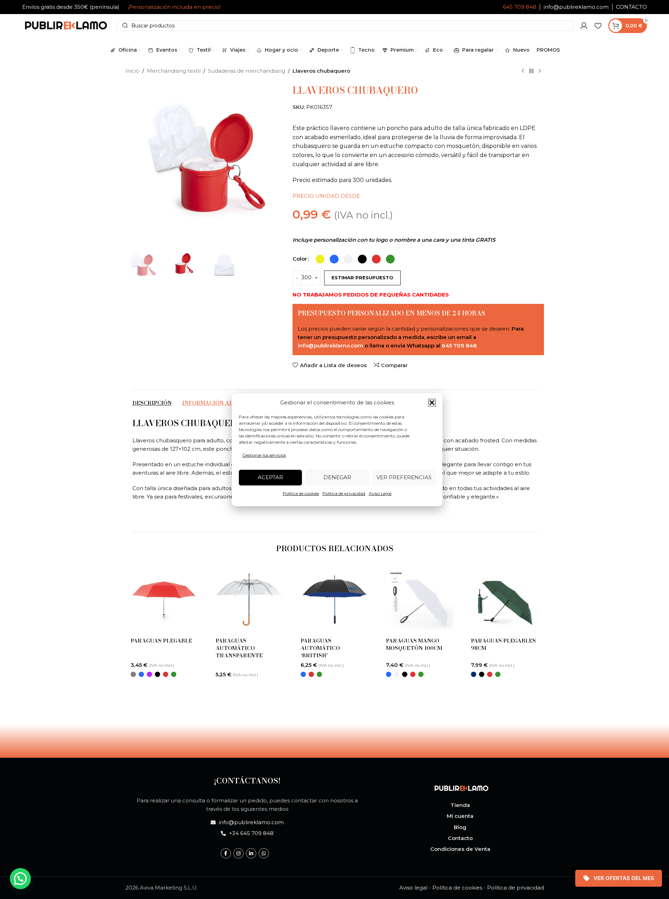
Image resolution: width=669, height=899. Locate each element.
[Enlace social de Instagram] (238, 853)
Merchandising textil (174, 70)
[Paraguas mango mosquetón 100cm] (419, 599)
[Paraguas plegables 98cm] (504, 599)
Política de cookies (301, 493)
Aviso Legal (380, 493)
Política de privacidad (343, 493)
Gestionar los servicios (264, 455)
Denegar (337, 477)
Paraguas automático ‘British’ (320, 648)
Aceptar (270, 477)
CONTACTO (631, 7)
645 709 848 (519, 7)
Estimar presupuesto (362, 277)
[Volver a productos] (531, 71)
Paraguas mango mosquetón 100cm (414, 644)
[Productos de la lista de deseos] (598, 26)
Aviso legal (413, 887)
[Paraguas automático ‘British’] (334, 599)
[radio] (320, 259)
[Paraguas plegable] (164, 599)
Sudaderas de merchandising (246, 70)
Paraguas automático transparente (239, 648)
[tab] (152, 403)
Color (300, 258)
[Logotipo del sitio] (66, 24)
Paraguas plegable (161, 641)
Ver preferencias (404, 477)
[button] (431, 402)
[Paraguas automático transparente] (249, 599)
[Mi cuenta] (584, 26)
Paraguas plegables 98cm (503, 644)
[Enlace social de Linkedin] (251, 853)
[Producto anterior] (523, 71)
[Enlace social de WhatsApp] (263, 853)
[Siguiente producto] (540, 71)
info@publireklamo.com (576, 7)
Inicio (132, 70)
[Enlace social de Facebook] (226, 853)
